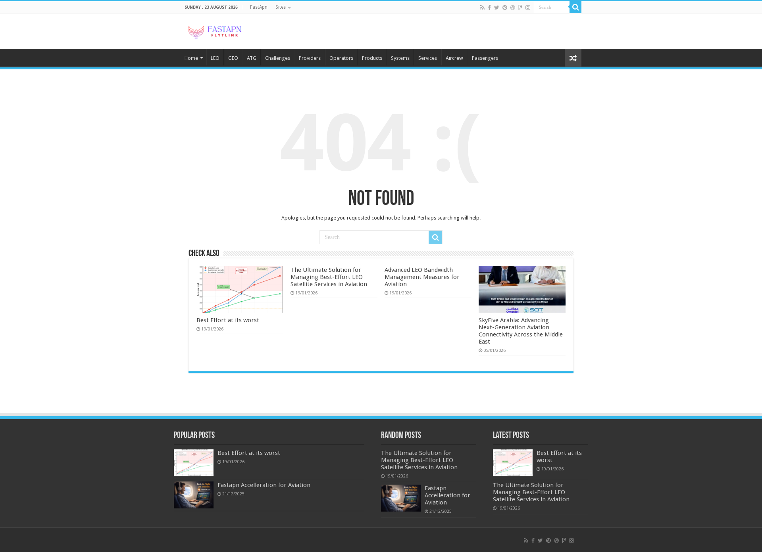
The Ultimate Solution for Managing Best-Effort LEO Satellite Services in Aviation (329, 277)
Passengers (485, 58)
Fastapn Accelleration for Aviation (263, 485)
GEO (233, 58)
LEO (215, 58)
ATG (251, 58)
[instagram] (528, 7)
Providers (310, 58)
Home (191, 58)
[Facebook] (489, 7)
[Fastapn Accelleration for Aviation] (194, 494)
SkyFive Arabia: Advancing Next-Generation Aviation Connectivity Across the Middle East (521, 331)
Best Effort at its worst (227, 320)
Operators (341, 58)
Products (372, 58)
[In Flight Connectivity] (214, 30)
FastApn (258, 7)
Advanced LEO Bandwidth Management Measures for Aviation (422, 277)
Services (427, 58)
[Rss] (482, 7)
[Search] (575, 7)
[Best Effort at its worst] (194, 462)
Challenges (277, 58)
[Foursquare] (520, 7)
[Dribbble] (513, 7)
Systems (400, 58)
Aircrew (454, 58)
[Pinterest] (505, 7)
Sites (280, 7)
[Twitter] (496, 7)
